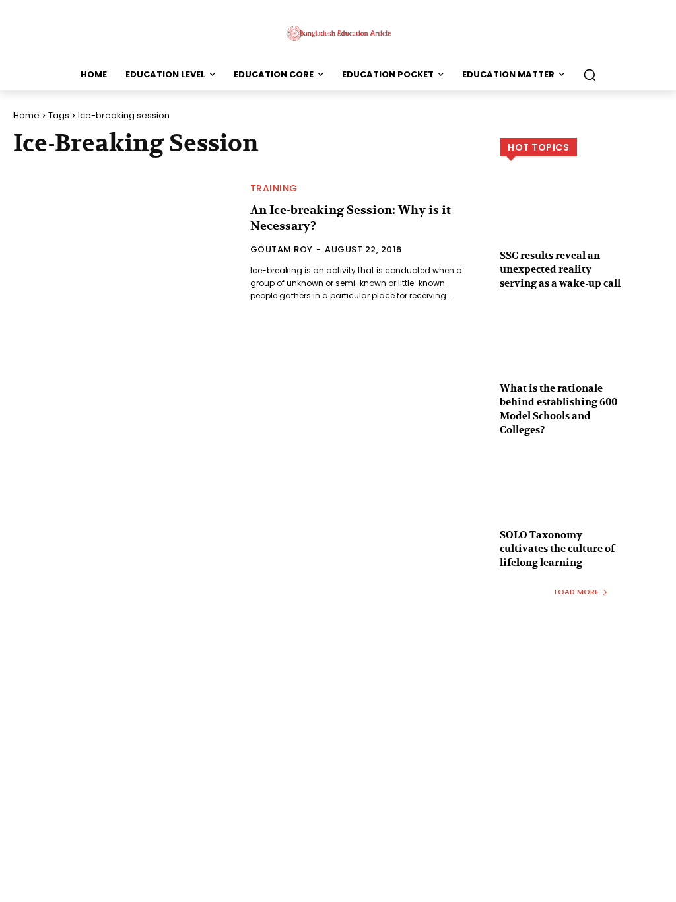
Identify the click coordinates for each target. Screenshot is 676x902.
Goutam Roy (281, 249)
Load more (577, 591)
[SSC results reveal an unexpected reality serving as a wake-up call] (581, 223)
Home (26, 115)
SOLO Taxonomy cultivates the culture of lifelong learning (557, 548)
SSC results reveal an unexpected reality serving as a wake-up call (560, 269)
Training (274, 188)
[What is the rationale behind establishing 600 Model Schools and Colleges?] (581, 356)
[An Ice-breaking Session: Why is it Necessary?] (123, 242)
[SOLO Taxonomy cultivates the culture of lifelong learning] (581, 502)
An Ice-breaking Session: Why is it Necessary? (350, 218)
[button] (589, 74)
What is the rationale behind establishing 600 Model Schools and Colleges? (558, 409)
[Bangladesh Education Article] (338, 32)
